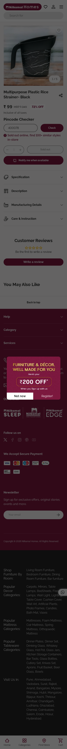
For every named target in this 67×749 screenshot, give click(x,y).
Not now (20, 396)
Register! (47, 396)
